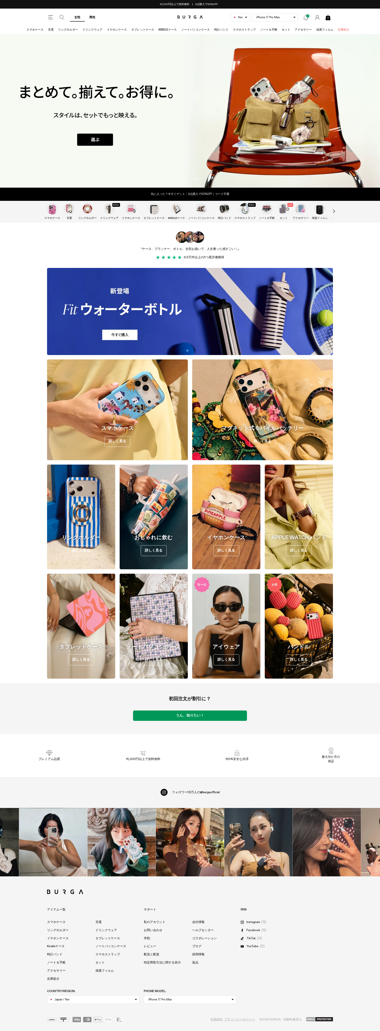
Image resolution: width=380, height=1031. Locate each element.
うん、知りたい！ (190, 715)
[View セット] (283, 208)
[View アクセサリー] (300, 208)
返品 (195, 962)
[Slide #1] (197, 178)
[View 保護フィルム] (319, 208)
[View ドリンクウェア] (109, 208)
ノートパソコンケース (195, 29)
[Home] (190, 17)
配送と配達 (151, 954)
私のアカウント (154, 922)
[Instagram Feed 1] (190, 842)
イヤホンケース (117, 29)
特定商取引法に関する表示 (162, 962)
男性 (92, 17)
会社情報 (198, 922)
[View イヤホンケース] (131, 208)
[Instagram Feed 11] (53, 842)
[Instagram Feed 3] (327, 842)
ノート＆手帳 (268, 29)
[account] (317, 17)
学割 (147, 938)
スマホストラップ (244, 29)
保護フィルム (324, 29)
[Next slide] (329, 211)
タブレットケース (142, 29)
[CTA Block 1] (190, 311)
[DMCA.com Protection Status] (319, 1019)
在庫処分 (343, 29)
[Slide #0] (182, 178)
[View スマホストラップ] (245, 208)
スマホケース (35, 29)
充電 (51, 29)
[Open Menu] (50, 17)
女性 (77, 17)
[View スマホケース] (52, 208)
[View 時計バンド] (224, 208)
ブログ (196, 946)
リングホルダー (68, 29)
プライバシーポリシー (239, 1019)
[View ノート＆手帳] (266, 208)
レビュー (150, 946)
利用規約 (216, 1019)
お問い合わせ (153, 930)
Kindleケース (168, 29)
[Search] (62, 17)
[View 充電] (69, 208)
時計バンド (221, 29)
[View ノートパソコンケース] (201, 208)
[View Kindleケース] (176, 208)
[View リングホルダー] (87, 208)
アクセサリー (303, 29)
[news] (305, 17)
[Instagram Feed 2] (258, 842)
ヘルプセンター (203, 930)
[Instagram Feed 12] (122, 842)
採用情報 (198, 954)
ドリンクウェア (92, 29)
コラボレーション (204, 938)
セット (286, 29)
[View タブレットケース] (154, 208)
